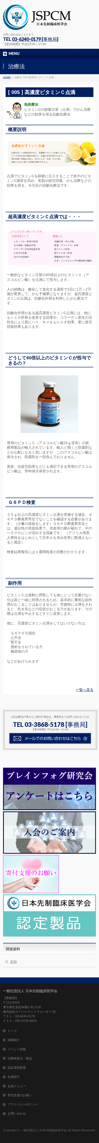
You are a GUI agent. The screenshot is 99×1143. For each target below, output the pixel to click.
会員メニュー (17, 1086)
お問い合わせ (17, 1113)
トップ (12, 1031)
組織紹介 (14, 1040)
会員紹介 (14, 1076)
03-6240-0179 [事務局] (35, 39)
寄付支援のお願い (20, 1095)
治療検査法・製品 (20, 1058)
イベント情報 (17, 1049)
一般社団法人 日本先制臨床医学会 (43, 1130)
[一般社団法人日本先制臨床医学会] (37, 24)
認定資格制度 (17, 1067)
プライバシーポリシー (23, 1104)
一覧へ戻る (84, 690)
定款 (13, 962)
